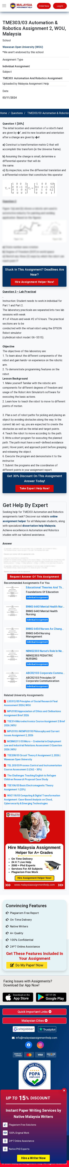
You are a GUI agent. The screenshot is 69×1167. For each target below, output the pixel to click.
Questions (17, 113)
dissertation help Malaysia (38, 525)
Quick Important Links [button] (33, 1011)
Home (3, 113)
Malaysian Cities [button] (33, 1020)
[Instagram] (40, 1044)
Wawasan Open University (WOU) (23, 47)
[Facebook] (28, 1044)
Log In (60, 6)
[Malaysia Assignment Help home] (23, 6)
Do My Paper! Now (29, 965)
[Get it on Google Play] (51, 997)
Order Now (44, 6)
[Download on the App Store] (18, 997)
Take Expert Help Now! (35, 488)
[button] (4, 6)
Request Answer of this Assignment (34, 576)
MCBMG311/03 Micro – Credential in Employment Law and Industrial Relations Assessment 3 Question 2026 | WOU (33, 745)
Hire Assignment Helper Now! (34, 282)
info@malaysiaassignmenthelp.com (36, 1037)
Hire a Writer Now (33, 1158)
